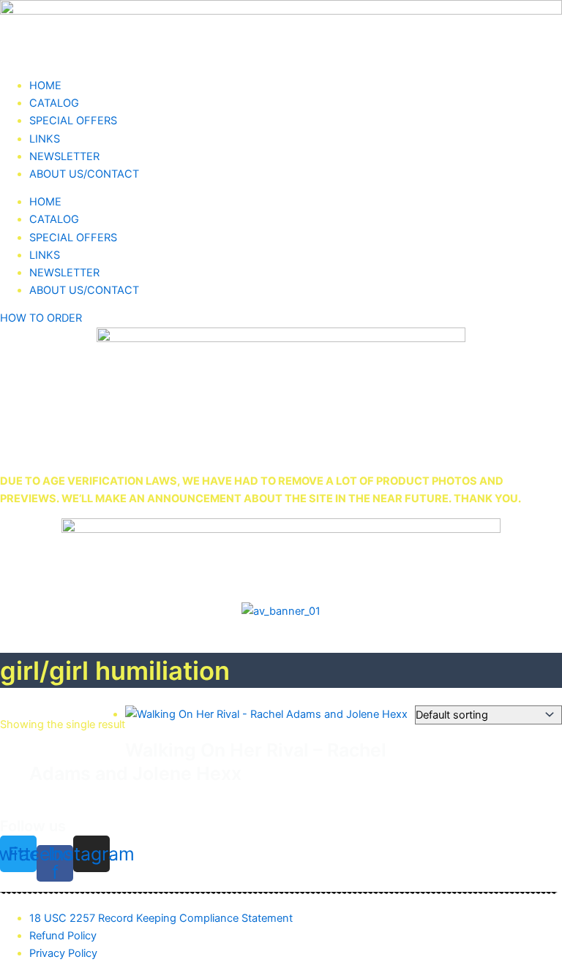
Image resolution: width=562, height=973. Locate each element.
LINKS (44, 138)
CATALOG (54, 103)
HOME (45, 85)
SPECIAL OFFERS (73, 120)
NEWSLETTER (64, 156)
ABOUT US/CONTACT (84, 174)
